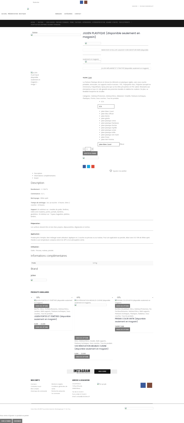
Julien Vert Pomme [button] (107, 139)
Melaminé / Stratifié (123, 96)
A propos (34, 384)
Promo (93, 98)
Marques (58, 14)
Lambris (37, 311)
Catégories (68, 14)
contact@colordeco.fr (83, 396)
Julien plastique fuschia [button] (109, 125)
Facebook (84, 166)
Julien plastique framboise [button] (110, 123)
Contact (78, 14)
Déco (42, 309)
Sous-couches (101, 98)
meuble (92, 341)
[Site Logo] (40, 14)
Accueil (4, 14)
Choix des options (41, 306)
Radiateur (141, 314)
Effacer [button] (121, 144)
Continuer (17, 421)
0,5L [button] (102, 101)
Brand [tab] (36, 178)
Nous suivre (102, 371)
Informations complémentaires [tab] (45, 176)
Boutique (22, 14)
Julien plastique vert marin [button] (110, 135)
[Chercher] (76, 2)
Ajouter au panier (90, 153)
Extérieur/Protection (98, 96)
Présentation (13, 14)
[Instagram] (85, 2)
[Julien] (91, 161)
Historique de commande (39, 391)
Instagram (149, 385)
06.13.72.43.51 (79, 392)
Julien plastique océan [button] (108, 130)
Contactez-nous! (36, 386)
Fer (150, 309)
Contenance (86, 100)
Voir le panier (6, 421)
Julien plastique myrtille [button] (109, 128)
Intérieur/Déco (111, 96)
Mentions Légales (57, 384)
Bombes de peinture (122, 309)
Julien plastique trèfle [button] (108, 132)
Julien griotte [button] (105, 118)
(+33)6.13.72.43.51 (81, 394)
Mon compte (35, 389)
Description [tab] (38, 173)
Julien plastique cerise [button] (108, 121)
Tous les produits (113, 98)
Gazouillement (88, 166)
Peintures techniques (138, 96)
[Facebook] (81, 2)
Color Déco (134, 6)
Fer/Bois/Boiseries (51, 309)
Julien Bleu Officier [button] (107, 114)
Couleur (85, 110)
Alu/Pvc (36, 309)
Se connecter (56, 393)
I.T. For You (67, 409)
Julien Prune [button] (105, 137)
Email (92, 166)
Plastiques (86, 98)
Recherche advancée (58, 391)
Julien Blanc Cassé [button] (107, 111)
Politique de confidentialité (146, 6)
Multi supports (45, 311)
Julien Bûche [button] (105, 116)
